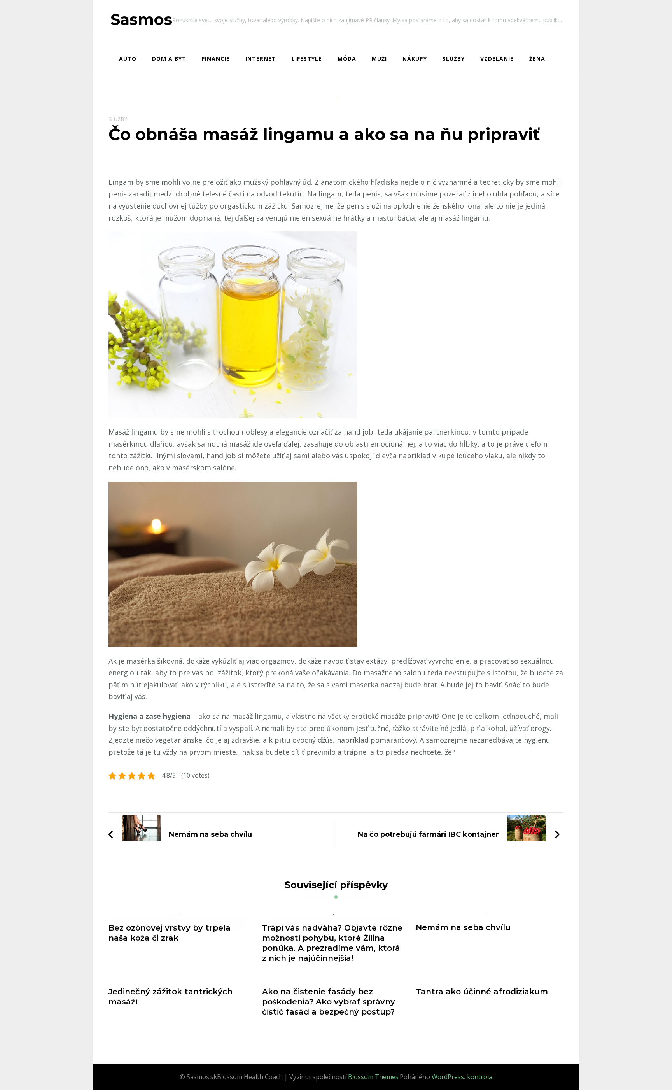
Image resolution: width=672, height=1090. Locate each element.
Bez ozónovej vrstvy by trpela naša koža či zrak (169, 933)
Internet (260, 58)
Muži (379, 58)
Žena (537, 58)
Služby (454, 58)
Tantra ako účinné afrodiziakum (482, 991)
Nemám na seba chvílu (463, 927)
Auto (127, 58)
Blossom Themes (373, 1076)
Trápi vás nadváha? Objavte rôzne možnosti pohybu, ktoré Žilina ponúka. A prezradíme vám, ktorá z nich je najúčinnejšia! (332, 943)
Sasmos (141, 19)
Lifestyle (307, 58)
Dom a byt (169, 58)
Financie (216, 58)
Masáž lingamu (133, 431)
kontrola (479, 1076)
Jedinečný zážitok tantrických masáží (170, 996)
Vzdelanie (497, 58)
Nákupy (414, 58)
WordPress (448, 1076)
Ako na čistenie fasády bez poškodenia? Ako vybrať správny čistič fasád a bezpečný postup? (328, 1001)
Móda (347, 58)
